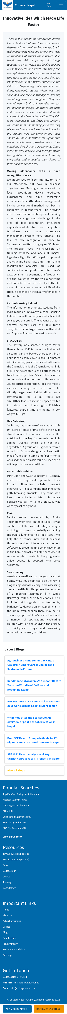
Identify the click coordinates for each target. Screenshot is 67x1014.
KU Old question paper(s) (16, 859)
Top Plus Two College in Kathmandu (21, 794)
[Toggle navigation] (61, 4)
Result (6, 865)
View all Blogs (16, 770)
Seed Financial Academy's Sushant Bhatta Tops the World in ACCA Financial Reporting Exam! (34, 685)
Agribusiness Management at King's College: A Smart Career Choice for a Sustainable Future (30, 665)
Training (7, 882)
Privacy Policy (10, 943)
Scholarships (9, 938)
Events (6, 926)
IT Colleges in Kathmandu (16, 805)
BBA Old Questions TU (14, 828)
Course (6, 876)
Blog (5, 932)
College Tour (9, 870)
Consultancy (9, 887)
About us (7, 915)
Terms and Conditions (14, 949)
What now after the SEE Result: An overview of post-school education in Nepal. (31, 722)
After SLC (8, 811)
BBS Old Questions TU (14, 822)
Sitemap (7, 955)
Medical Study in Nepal (15, 799)
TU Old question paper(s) (16, 853)
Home (6, 909)
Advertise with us (12, 921)
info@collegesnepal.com (23, 988)
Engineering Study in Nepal (17, 816)
